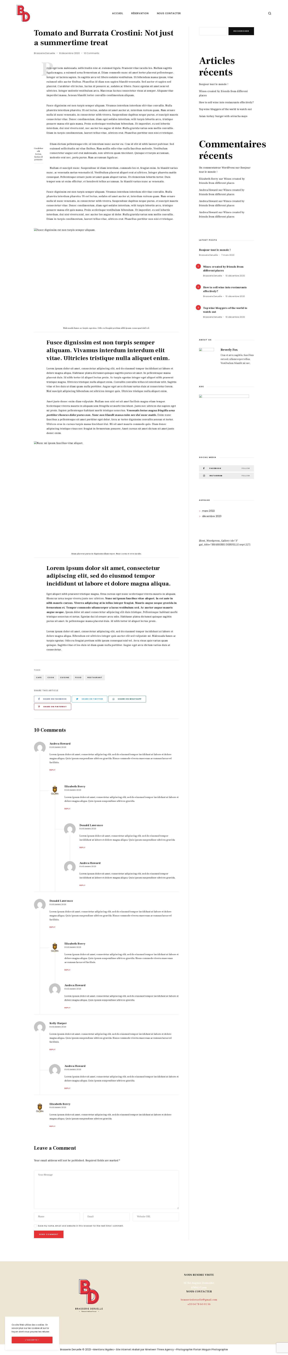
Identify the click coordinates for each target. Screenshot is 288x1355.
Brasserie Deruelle (44, 53)
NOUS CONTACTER (169, 13)
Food (78, 677)
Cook (51, 677)
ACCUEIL (117, 13)
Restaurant (95, 677)
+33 (199, 1304)
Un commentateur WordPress (217, 167)
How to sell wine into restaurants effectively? (226, 102)
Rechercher (241, 31)
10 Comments (91, 53)
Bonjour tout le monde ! (213, 84)
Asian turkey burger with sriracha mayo (223, 116)
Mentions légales (103, 1349)
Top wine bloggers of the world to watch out (225, 109)
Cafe (39, 677)
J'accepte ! (32, 1340)
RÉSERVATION (140, 13)
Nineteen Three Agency (159, 1349)
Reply (53, 770)
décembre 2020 (212, 516)
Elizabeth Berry (208, 179)
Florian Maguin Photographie (210, 1349)
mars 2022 (208, 511)
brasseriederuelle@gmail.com (199, 1299)
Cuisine (64, 677)
